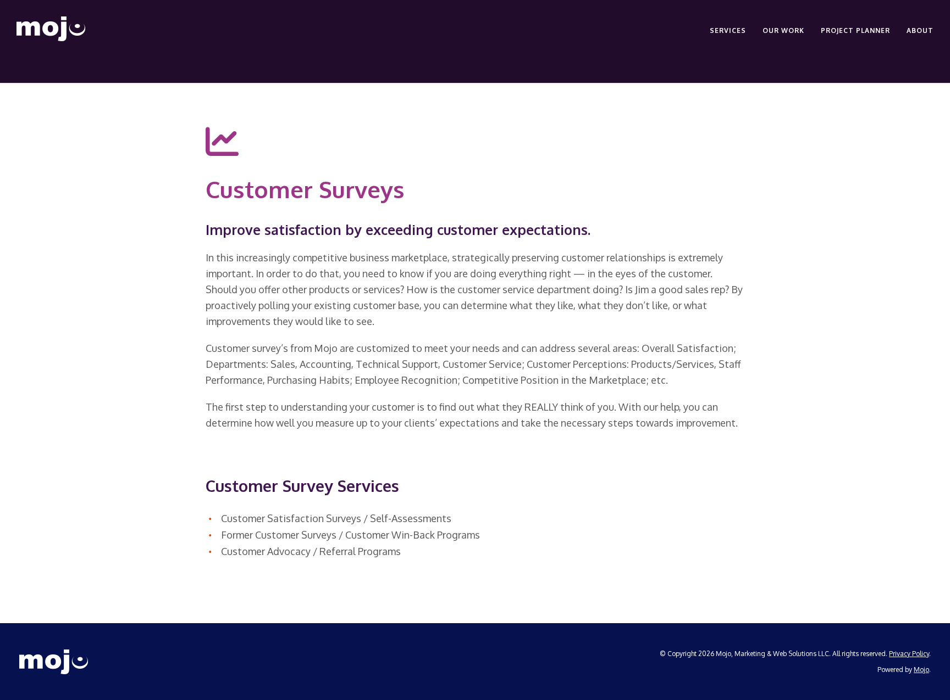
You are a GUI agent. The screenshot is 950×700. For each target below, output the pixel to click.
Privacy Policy (909, 653)
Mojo (921, 669)
